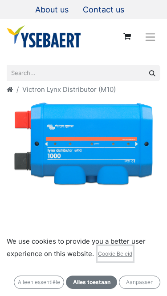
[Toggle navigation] (150, 36)
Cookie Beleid (115, 253)
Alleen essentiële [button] (39, 282)
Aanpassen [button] (140, 282)
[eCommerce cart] (127, 36)
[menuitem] (52, 10)
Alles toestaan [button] (91, 282)
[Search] (152, 73)
